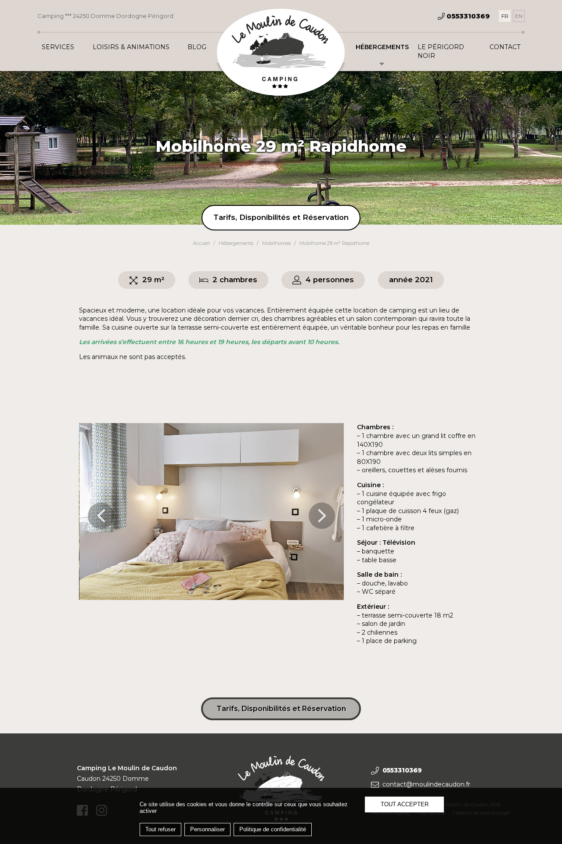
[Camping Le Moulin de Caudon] (281, 53)
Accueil (201, 243)
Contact (505, 47)
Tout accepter (405, 804)
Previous (101, 516)
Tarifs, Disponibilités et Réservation (281, 217)
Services (58, 47)
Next (322, 516)
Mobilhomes (276, 243)
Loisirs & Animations (131, 47)
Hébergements (382, 47)
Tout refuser (160, 829)
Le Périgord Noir (441, 51)
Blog (196, 47)
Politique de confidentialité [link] (272, 829)
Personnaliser (207, 829)
